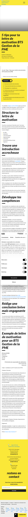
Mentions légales (5, 502)
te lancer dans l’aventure (10, 431)
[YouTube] (22, 510)
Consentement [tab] (4, 237)
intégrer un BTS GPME (13, 105)
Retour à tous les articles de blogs (10, 76)
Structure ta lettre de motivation (12, 83)
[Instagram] (8, 510)
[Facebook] (13, 510)
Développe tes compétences (11, 88)
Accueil (3, 70)
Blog (7, 70)
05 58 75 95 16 (14, 461)
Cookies (11, 502)
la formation (17, 161)
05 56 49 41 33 (14, 454)
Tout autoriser (14, 277)
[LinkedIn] (18, 510)
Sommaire (5, 80)
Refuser (14, 282)
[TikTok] (26, 510)
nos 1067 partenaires (10, 244)
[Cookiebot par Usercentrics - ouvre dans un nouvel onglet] (17, 234)
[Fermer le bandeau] (26, 233)
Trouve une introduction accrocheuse (13, 86)
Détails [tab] (11, 237)
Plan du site (14, 504)
